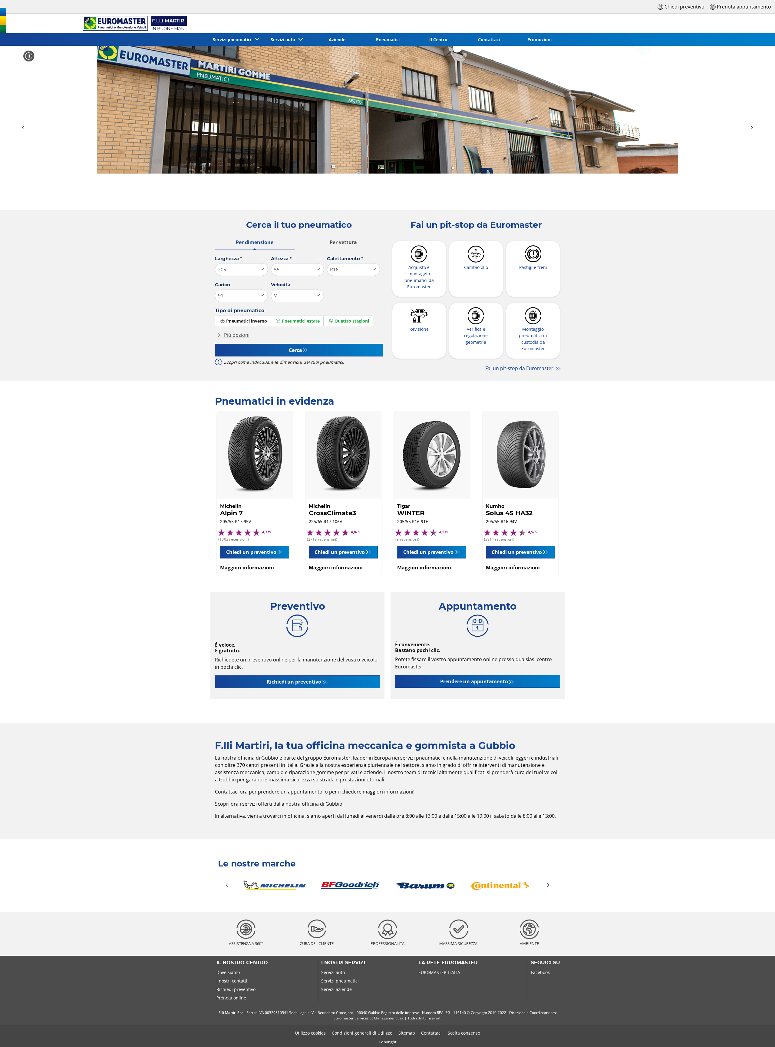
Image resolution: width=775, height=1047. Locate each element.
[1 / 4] (387, 885)
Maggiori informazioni (247, 567)
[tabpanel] (299, 313)
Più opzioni (236, 335)
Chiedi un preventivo (251, 552)
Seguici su (545, 962)
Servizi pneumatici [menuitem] (233, 39)
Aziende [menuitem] (337, 39)
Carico (222, 284)
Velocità (280, 284)
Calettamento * (345, 258)
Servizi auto (333, 972)
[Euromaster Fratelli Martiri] (134, 23)
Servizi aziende (336, 989)
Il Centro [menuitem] (438, 39)
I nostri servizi (343, 962)
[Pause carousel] (28, 56)
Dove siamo (228, 972)
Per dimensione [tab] (254, 242)
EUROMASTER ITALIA (439, 972)
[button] (23, 128)
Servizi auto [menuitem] (284, 39)
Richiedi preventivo (236, 989)
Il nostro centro (242, 962)
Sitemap (406, 1033)
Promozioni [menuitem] (539, 39)
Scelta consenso (464, 1033)
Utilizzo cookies (310, 1033)
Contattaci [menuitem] (489, 39)
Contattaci (431, 1033)
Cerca (295, 350)
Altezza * (281, 258)
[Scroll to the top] (759, 1034)
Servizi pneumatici (340, 981)
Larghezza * (228, 258)
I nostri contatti (231, 981)
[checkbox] (243, 321)
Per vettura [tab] (343, 242)
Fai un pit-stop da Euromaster (520, 368)
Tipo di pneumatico (239, 310)
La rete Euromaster (448, 962)
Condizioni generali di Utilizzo (362, 1033)
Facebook (540, 972)
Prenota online (231, 998)
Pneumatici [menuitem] (388, 39)
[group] (387, 110)
